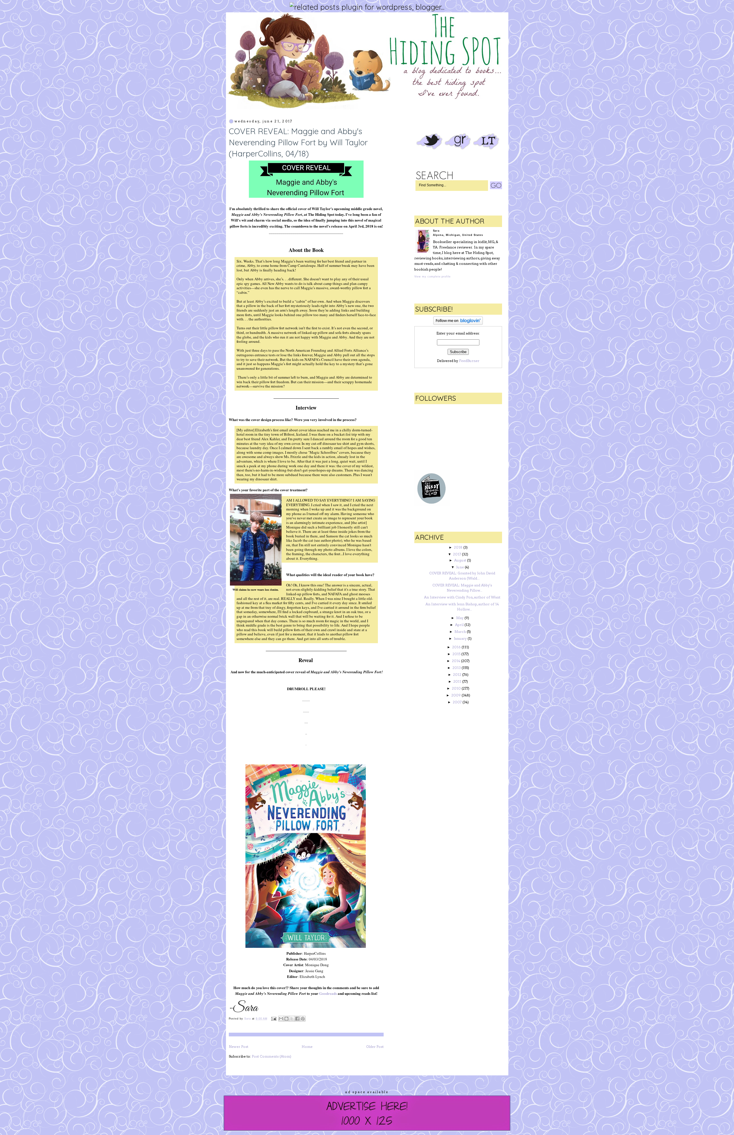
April (459, 625)
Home (307, 1046)
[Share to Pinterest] (303, 1019)
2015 (456, 654)
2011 (457, 681)
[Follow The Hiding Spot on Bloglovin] (458, 323)
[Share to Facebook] (297, 1019)
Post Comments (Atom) (271, 1056)
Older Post (375, 1046)
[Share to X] (292, 1019)
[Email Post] (274, 1018)
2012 (457, 674)
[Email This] (281, 1019)
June (460, 567)
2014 (456, 661)
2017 (457, 554)
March (460, 631)
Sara (248, 1018)
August (460, 560)
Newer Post (238, 1046)
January (460, 638)
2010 (456, 688)
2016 (456, 647)
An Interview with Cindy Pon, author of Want (462, 597)
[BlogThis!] (286, 1019)
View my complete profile (432, 276)
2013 (456, 668)
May (460, 618)
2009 (456, 695)
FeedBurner (469, 361)
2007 (457, 702)
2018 (458, 547)
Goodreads (328, 993)
